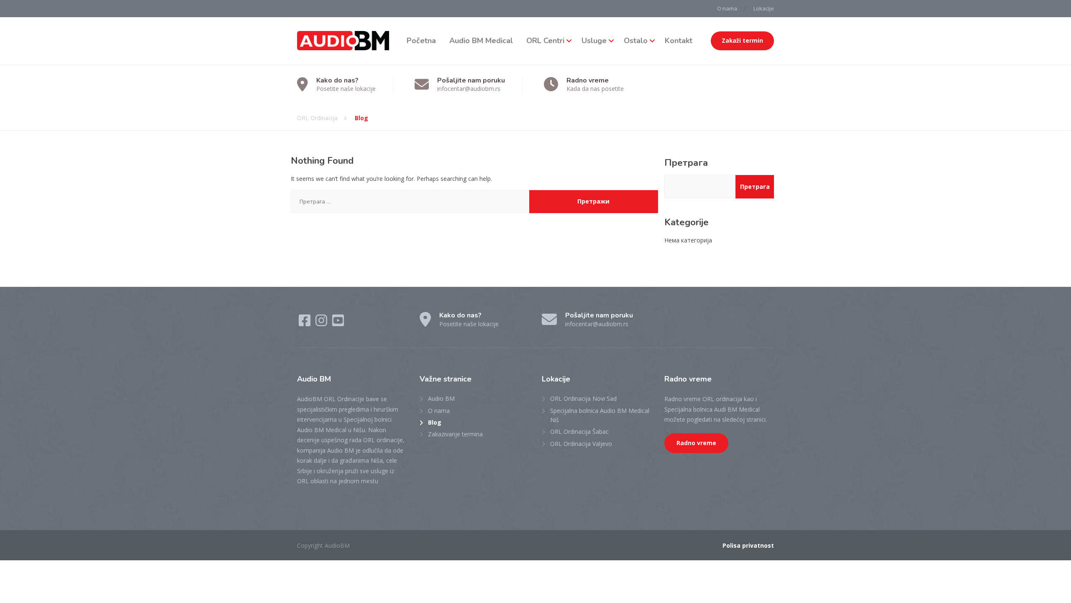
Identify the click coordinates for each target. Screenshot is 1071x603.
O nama (727, 8)
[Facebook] (305, 323)
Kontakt (678, 41)
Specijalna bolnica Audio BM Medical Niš (599, 415)
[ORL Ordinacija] (343, 40)
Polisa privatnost (748, 545)
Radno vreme (696, 443)
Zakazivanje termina (455, 434)
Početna (421, 41)
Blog (434, 422)
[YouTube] (338, 323)
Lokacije (763, 8)
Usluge (594, 41)
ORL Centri (545, 41)
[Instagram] (322, 323)
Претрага (686, 163)
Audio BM (441, 398)
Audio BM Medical (481, 41)
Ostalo (636, 41)
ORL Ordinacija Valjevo (581, 444)
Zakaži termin (742, 40)
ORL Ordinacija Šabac (579, 432)
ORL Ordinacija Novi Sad (583, 398)
